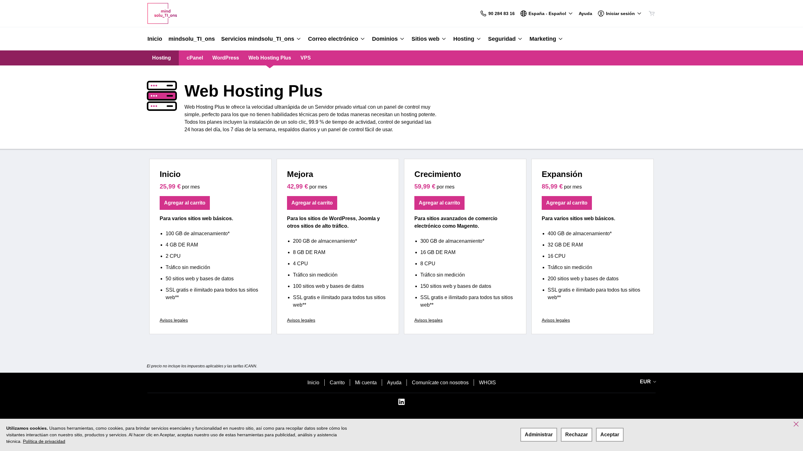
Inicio (313, 382)
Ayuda (394, 382)
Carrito (337, 382)
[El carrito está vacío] (652, 13)
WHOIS (487, 382)
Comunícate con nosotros (440, 382)
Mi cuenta (366, 382)
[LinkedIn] (401, 404)
